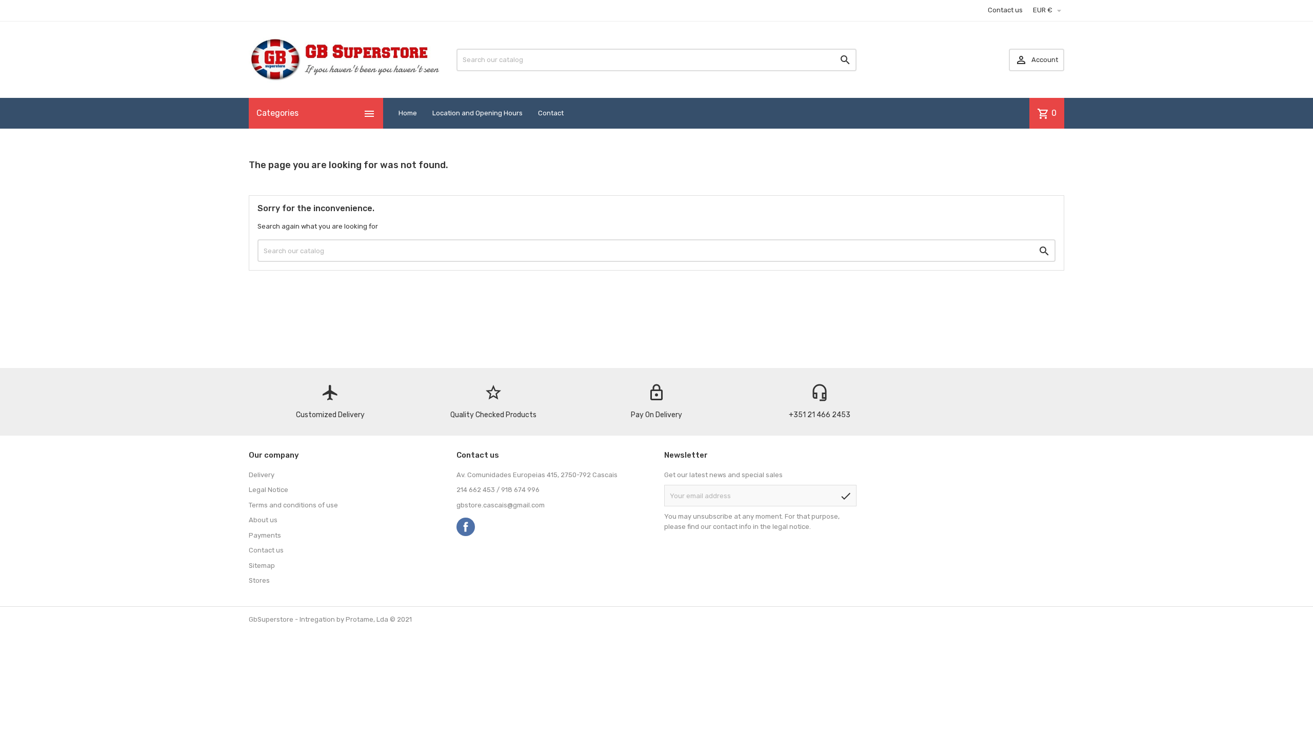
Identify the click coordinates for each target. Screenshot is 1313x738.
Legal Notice (268, 490)
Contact (551, 113)
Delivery (261, 475)
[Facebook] (465, 527)
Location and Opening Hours (477, 113)
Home (408, 113)
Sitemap (262, 565)
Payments (265, 535)
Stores (259, 580)
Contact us (1005, 10)
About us (263, 520)
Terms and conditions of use (293, 505)
